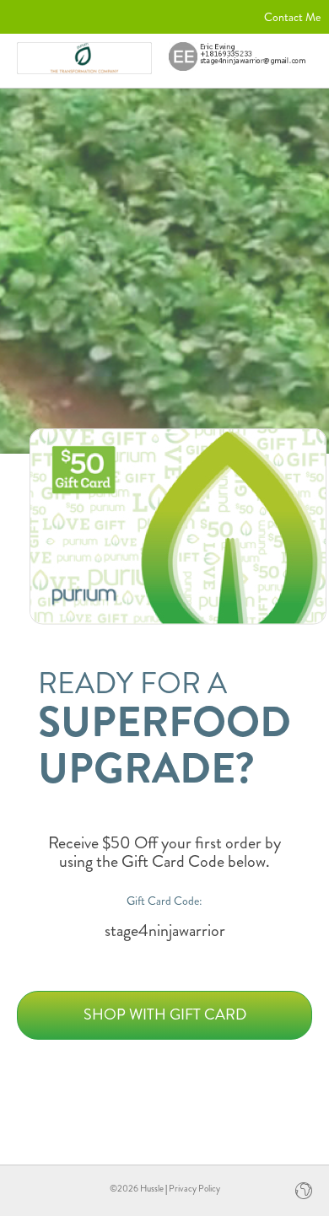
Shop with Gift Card (165, 1014)
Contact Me (292, 16)
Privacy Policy (194, 1188)
